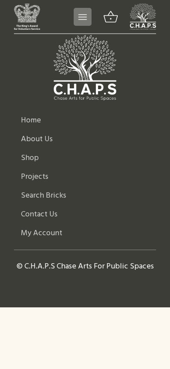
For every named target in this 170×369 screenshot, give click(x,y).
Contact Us (39, 214)
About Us (37, 139)
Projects (34, 177)
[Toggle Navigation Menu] (83, 17)
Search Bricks (43, 195)
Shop (30, 158)
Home (31, 120)
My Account (41, 233)
